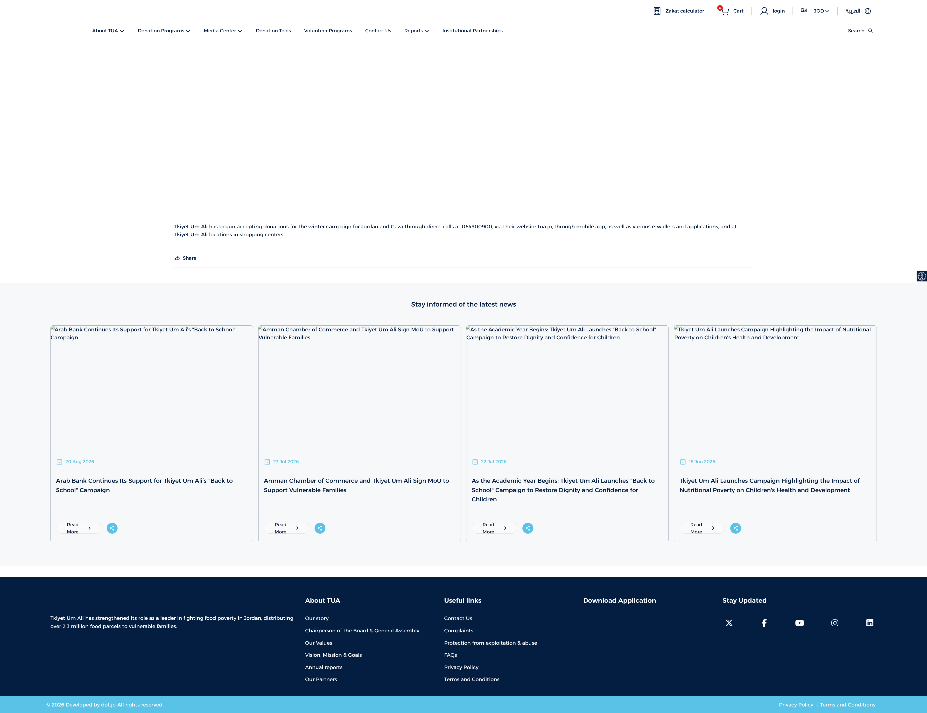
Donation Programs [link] (161, 31)
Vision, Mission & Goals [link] (333, 655)
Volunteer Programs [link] (328, 31)
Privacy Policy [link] (461, 667)
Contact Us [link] (378, 31)
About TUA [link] (105, 31)
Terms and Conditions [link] (471, 679)
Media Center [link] (220, 31)
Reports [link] (413, 31)
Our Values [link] (318, 643)
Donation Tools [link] (273, 31)
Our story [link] (317, 618)
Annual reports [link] (324, 667)
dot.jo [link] (108, 705)
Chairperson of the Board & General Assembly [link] (362, 631)
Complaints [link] (458, 631)
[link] (922, 276)
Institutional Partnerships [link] (472, 31)
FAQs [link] (450, 655)
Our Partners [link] (321, 679)
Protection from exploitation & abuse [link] (490, 643)
